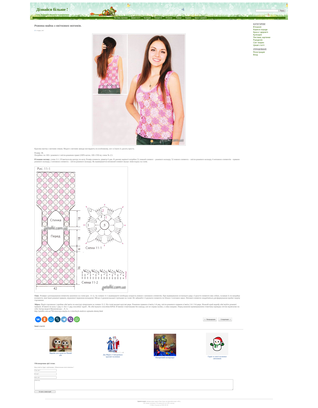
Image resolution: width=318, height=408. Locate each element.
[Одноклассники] (45, 319)
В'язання (169, 18)
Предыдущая (210, 319)
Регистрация (259, 52)
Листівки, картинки (121, 18)
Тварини (188, 18)
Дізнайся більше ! (52, 9)
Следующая (225, 319)
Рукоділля (158, 18)
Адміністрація (141, 401)
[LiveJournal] (57, 319)
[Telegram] (64, 319)
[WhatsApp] (77, 319)
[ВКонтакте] (38, 319)
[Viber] (70, 319)
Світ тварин (258, 43)
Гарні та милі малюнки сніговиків (217, 358)
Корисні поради (260, 30)
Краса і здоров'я (201, 18)
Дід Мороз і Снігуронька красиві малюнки (113, 356)
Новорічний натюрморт (165, 358)
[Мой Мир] (51, 319)
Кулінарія (147, 18)
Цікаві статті (135, 18)
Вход (255, 55)
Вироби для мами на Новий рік (61, 354)
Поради (178, 18)
